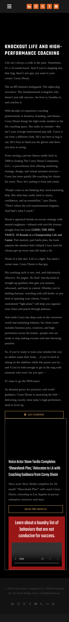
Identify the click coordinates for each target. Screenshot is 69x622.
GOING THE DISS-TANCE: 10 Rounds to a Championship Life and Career (33, 235)
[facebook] (49, 6)
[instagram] (36, 6)
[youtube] (56, 6)
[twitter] (42, 6)
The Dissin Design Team (25, 593)
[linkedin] (29, 6)
